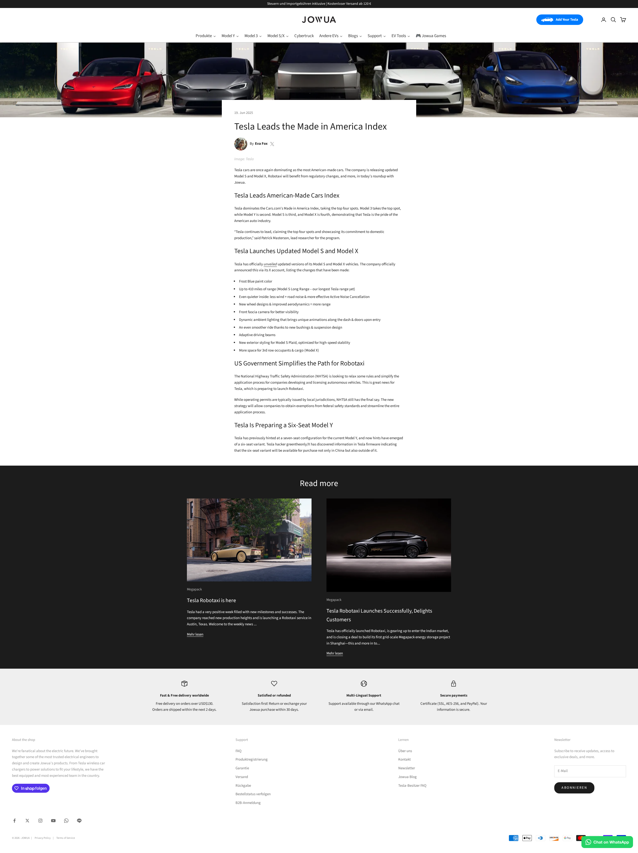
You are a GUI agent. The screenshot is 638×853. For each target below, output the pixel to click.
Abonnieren (574, 787)
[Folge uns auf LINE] (79, 820)
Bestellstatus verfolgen (253, 794)
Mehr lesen (195, 634)
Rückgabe (243, 785)
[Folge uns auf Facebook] (14, 820)
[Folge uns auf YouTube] (53, 820)
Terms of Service (65, 838)
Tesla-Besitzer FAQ (412, 785)
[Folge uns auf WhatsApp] (66, 820)
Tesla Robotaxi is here (211, 600)
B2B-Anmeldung (248, 802)
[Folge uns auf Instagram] (40, 820)
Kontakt (404, 759)
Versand (242, 777)
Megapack (194, 589)
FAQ (238, 751)
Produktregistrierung (252, 759)
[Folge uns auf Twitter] (27, 820)
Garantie (242, 768)
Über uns (405, 751)
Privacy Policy (43, 838)
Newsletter (406, 768)
